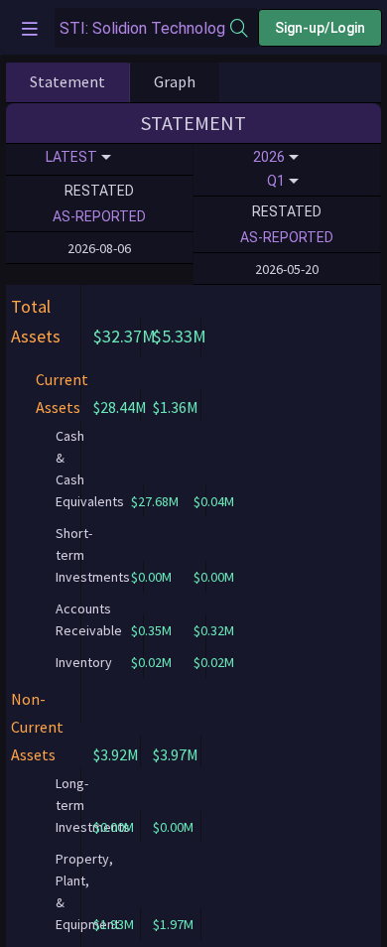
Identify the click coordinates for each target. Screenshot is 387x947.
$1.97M (173, 924)
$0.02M (214, 662)
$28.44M (120, 407)
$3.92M (116, 754)
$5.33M (179, 336)
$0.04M (214, 501)
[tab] (67, 82)
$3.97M (175, 754)
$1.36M (175, 407)
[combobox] (142, 28)
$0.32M (214, 630)
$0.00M (214, 577)
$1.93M (113, 924)
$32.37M (124, 336)
